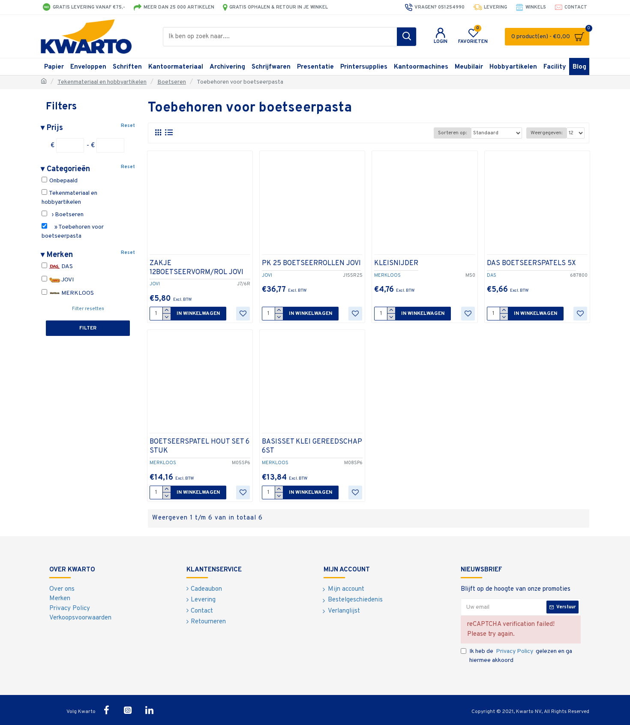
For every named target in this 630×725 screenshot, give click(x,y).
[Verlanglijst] (243, 313)
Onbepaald (63, 180)
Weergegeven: (546, 133)
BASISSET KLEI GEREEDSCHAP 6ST (312, 446)
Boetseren (171, 82)
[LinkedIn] (149, 710)
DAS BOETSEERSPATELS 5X (531, 263)
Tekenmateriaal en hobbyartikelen (102, 82)
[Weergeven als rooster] (158, 132)
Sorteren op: (452, 133)
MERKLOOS (77, 293)
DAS (66, 266)
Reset (128, 126)
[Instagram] (127, 710)
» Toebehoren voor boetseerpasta (73, 232)
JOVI (67, 280)
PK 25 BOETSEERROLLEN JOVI (311, 263)
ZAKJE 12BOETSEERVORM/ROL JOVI (196, 268)
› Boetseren (66, 214)
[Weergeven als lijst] (168, 132)
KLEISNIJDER (396, 263)
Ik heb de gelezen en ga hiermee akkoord (520, 656)
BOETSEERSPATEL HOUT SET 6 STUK (199, 446)
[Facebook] (106, 710)
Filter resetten (88, 309)
